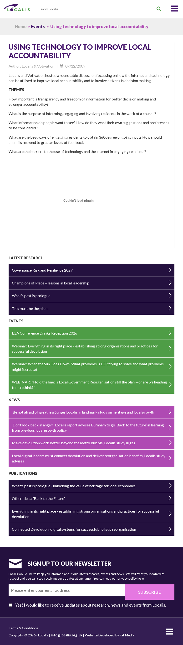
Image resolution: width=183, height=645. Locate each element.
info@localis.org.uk (66, 635)
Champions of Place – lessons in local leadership (50, 283)
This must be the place (30, 308)
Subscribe (149, 592)
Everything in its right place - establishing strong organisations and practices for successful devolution (85, 514)
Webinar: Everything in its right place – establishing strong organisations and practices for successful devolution (85, 348)
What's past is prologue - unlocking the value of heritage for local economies (74, 485)
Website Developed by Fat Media (109, 635)
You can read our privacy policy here (118, 578)
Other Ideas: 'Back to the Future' (38, 498)
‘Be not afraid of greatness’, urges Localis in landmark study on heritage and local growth (83, 412)
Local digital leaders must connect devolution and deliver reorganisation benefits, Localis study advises (88, 458)
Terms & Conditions (23, 628)
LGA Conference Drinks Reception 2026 (44, 333)
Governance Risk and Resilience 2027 (42, 270)
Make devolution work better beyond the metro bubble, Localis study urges (73, 442)
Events (38, 26)
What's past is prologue (31, 295)
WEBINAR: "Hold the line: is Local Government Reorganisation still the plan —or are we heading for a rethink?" (89, 384)
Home (21, 26)
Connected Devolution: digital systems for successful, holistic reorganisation (74, 529)
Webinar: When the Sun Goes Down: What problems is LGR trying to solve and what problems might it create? (88, 366)
